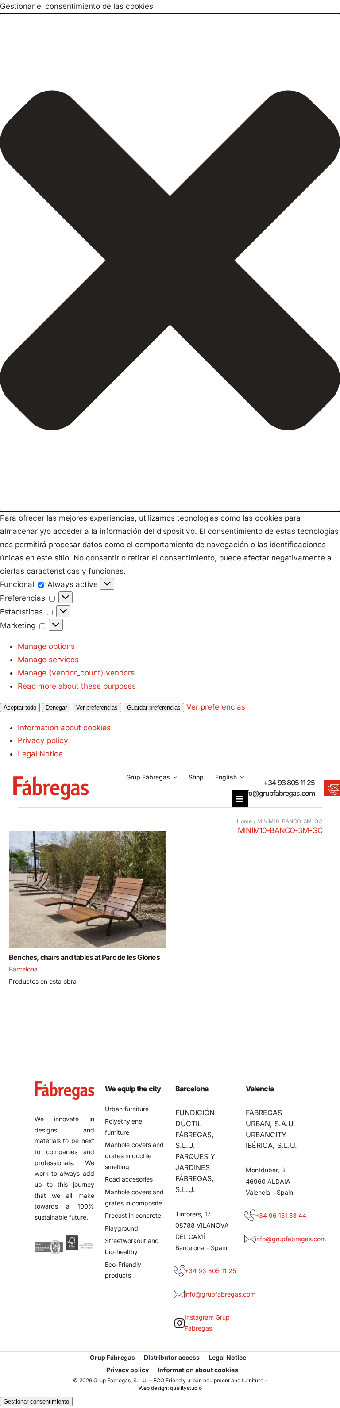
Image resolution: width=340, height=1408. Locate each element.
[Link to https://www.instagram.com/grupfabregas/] (179, 1323)
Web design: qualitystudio (170, 1388)
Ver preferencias (97, 707)
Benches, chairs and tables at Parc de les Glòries (84, 957)
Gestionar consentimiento (36, 1401)
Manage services (48, 659)
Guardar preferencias (154, 707)
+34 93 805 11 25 (289, 782)
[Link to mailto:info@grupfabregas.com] (179, 1294)
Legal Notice (40, 753)
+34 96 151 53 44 (280, 1215)
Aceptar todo (20, 707)
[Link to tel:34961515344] (249, 1215)
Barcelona (23, 969)
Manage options (46, 646)
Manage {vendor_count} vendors (76, 672)
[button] (170, 262)
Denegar (56, 707)
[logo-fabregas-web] (51, 779)
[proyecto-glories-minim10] (87, 834)
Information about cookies (64, 727)
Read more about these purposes (77, 686)
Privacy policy (43, 740)
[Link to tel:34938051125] (179, 1271)
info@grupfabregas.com (278, 793)
